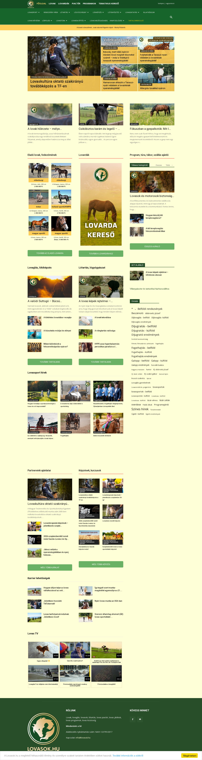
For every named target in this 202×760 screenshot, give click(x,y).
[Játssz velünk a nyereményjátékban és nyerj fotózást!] (34, 553)
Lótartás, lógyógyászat (92, 267)
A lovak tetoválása (103, 317)
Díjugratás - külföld (143, 330)
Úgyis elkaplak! (42, 661)
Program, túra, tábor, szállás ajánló (149, 154)
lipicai (149, 378)
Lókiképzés (97, 12)
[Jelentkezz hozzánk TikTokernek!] (34, 604)
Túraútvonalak (155, 410)
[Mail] (140, 719)
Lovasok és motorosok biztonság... (152, 196)
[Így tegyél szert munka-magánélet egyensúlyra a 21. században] (85, 591)
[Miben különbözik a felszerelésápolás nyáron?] (34, 347)
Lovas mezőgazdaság (99, 21)
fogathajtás (160, 344)
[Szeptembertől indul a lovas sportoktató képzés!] (113, 537)
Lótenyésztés (113, 12)
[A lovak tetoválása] (85, 321)
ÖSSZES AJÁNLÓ (152, 246)
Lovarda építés (77, 21)
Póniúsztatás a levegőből (106, 684)
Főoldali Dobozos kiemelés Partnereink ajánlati (49, 77)
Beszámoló (137, 313)
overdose (136, 404)
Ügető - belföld (138, 414)
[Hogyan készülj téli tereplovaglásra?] (137, 218)
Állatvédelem (149, 12)
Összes (159, 165)
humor (148, 369)
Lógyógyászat (80, 12)
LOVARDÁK (63, 3)
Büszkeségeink (99, 432)
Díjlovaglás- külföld (159, 317)
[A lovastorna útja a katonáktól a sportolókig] (75, 391)
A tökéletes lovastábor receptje (57, 317)
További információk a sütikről (128, 755)
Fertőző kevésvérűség (140, 339)
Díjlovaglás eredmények (141, 322)
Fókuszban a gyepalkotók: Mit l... (150, 128)
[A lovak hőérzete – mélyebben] (50, 114)
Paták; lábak (147, 405)
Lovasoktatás (131, 12)
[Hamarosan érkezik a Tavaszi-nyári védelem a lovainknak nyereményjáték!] (119, 77)
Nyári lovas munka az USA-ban (108, 601)
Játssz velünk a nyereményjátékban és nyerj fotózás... (56, 552)
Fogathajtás (98, 400)
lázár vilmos (152, 400)
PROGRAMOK (89, 3)
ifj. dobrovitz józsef (160, 369)
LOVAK (52, 3)
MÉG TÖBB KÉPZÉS (101, 564)
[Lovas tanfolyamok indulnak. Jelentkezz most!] (34, 617)
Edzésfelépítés (33, 432)
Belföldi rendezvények (150, 308)
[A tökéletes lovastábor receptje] (34, 321)
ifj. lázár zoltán (137, 374)
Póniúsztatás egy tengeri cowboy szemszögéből (75, 685)
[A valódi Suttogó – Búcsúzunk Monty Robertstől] (50, 287)
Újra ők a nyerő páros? (75, 661)
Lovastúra (60, 21)
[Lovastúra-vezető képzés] (113, 511)
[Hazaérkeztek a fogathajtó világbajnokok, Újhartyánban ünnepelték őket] (108, 391)
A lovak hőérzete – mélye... (45, 128)
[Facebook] (132, 719)
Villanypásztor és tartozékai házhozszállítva (149, 289)
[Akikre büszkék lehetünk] (108, 423)
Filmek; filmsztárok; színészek (143, 344)
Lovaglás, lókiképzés (40, 267)
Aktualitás (134, 124)
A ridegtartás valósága (105, 331)
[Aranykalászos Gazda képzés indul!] (89, 537)
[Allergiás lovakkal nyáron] (156, 77)
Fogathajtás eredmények (144, 356)
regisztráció (170, 3)
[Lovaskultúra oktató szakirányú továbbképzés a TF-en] (64, 68)
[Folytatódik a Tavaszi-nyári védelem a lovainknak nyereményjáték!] (156, 50)
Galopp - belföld (140, 360)
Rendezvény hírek (51, 12)
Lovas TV (33, 633)
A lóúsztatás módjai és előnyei (57, 331)
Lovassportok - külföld (141, 396)
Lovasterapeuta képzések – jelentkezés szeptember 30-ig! (112, 497)
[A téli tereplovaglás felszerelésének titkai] (137, 232)
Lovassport (32, 12)
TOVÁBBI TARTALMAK (50, 362)
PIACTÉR (76, 3)
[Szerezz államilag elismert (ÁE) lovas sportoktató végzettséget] (85, 617)
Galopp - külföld (159, 360)
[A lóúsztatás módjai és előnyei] (34, 334)
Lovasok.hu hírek (110, 48)
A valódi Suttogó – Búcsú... (45, 301)
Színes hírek (140, 409)
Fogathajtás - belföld (143, 347)
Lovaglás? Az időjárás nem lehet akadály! (43, 684)
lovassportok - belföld (142, 391)
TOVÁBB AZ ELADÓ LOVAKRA (49, 253)
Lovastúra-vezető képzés (111, 521)
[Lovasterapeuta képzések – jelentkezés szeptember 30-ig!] (34, 526)
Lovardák (84, 154)
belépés (161, 3)
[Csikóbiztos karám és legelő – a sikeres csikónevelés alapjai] (101, 114)
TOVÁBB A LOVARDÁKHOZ (101, 254)
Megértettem (189, 755)
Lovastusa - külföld (138, 400)
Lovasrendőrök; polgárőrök (141, 387)
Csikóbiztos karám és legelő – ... (99, 128)
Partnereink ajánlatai (39, 470)
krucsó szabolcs (138, 378)
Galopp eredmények (140, 365)
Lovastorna (65, 400)
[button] (171, 17)
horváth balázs (157, 365)
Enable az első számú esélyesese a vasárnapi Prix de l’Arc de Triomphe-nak (106, 661)
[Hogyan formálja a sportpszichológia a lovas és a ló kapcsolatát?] (43, 391)
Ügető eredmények (153, 414)
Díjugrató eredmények (145, 334)
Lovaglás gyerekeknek (141, 382)
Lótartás (64, 12)
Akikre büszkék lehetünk (102, 436)
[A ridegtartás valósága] (85, 334)
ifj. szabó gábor (150, 374)
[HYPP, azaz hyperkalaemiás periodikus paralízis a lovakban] (85, 347)
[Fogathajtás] (75, 423)
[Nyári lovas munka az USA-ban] (85, 604)
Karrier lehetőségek (39, 578)
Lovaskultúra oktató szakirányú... (48, 503)
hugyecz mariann (138, 370)
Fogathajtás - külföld (142, 352)
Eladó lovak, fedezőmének (42, 154)
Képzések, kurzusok (90, 470)
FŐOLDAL (41, 3)
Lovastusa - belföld (158, 396)
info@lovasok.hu (83, 737)
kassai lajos (163, 374)
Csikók (82, 124)
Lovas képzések (34, 21)
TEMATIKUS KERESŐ (109, 3)
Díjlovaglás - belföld (141, 317)
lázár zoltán (165, 400)
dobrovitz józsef (152, 313)
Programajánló (161, 404)
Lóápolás (46, 21)
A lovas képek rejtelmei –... (96, 301)
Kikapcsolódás (116, 21)
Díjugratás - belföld (144, 326)
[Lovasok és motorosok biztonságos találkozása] (152, 182)
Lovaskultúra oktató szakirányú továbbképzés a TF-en (88, 497)
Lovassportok (33, 400)
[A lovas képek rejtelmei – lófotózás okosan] (101, 287)
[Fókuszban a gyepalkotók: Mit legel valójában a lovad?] (152, 114)
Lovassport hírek (37, 372)
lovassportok (158, 387)
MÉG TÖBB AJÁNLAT (50, 567)
